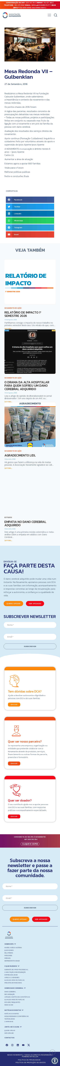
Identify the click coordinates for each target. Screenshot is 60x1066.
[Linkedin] (17, 1045)
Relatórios (8, 953)
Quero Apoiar (9, 1030)
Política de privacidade (29, 1059)
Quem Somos (9, 950)
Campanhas (8, 1022)
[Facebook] (6, 1045)
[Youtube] (23, 1045)
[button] (49, 15)
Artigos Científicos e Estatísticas (17, 997)
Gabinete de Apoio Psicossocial (16, 970)
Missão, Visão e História (13, 948)
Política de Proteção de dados (31, 1062)
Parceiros (8, 956)
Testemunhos (9, 1019)
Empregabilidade (11, 975)
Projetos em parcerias (13, 983)
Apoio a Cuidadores (11, 977)
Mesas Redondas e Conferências (16, 1016)
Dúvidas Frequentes (12, 1002)
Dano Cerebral (10, 992)
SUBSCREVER (30, 646)
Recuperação (9, 994)
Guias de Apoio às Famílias (14, 980)
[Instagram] (12, 1045)
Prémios (7, 958)
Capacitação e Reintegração (15, 972)
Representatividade (12, 961)
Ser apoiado (9, 1033)
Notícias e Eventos (11, 1014)
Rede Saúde (8, 1005)
